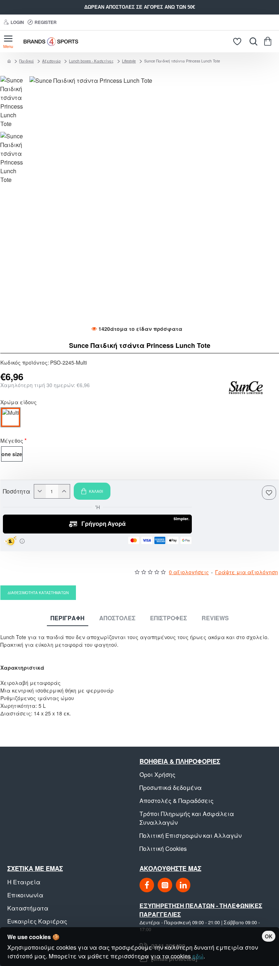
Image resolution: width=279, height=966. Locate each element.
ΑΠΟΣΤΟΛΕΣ (117, 618)
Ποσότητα (16, 491)
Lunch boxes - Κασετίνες (91, 61)
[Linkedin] (183, 885)
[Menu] (8, 41)
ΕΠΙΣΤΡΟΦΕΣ (168, 618)
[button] (92, 491)
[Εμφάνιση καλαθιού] (269, 41)
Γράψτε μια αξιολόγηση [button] (246, 572)
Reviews (215, 618)
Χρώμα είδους (18, 403)
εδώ (197, 956)
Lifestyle (129, 61)
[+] (64, 491)
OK (268, 936)
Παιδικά (26, 61)
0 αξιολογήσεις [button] (189, 572)
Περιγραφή (67, 618)
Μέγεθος (11, 441)
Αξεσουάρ (51, 61)
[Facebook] (147, 885)
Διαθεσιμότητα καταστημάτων (38, 592)
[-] (40, 491)
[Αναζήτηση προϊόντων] (251, 41)
